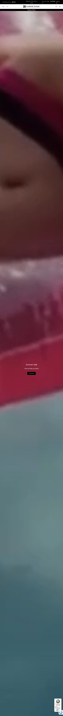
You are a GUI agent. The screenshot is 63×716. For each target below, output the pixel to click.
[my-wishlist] (56, 6)
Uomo (33, 10)
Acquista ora (31, 373)
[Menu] (60, 699)
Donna (29, 10)
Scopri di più (58, 2)
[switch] (57, 710)
